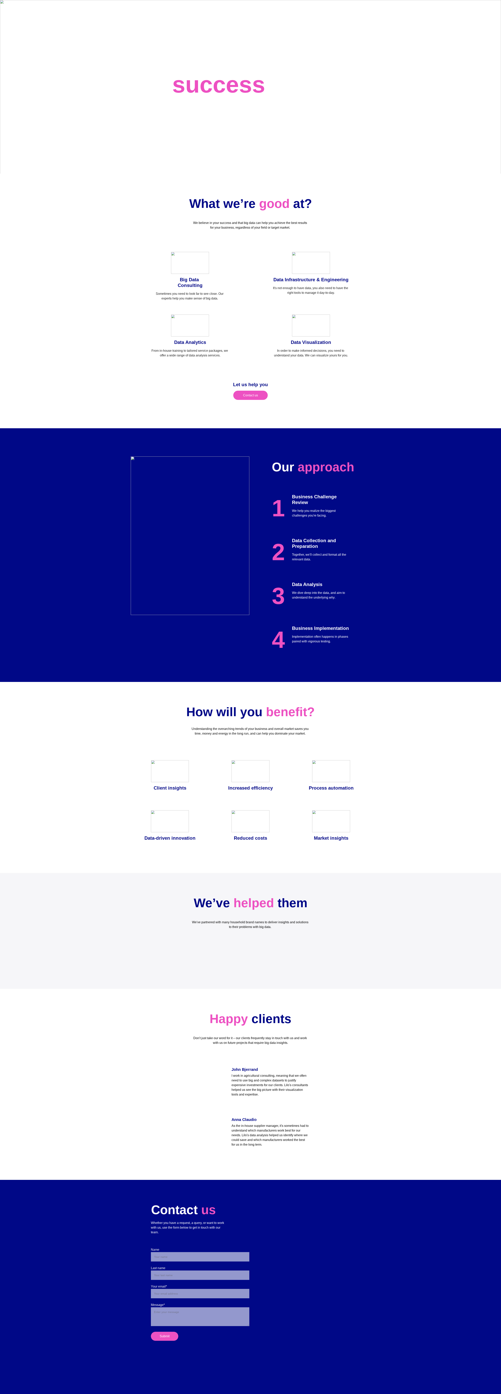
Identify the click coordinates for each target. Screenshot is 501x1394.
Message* (158, 1305)
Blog (328, 10)
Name (155, 1249)
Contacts (361, 10)
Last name (158, 1268)
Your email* (159, 1286)
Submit (164, 1336)
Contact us (250, 395)
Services (343, 10)
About (315, 10)
